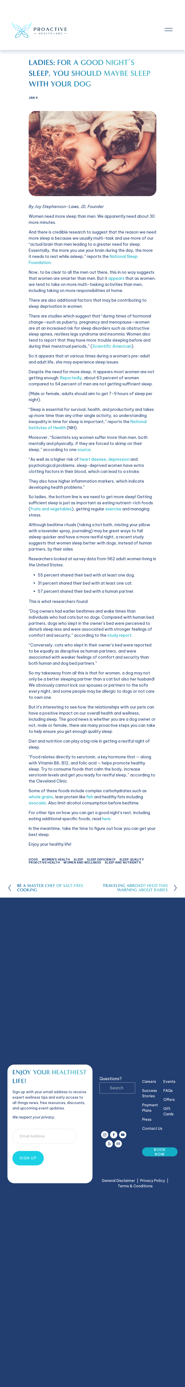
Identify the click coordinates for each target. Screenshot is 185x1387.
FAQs (168, 1090)
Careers (149, 1081)
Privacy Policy (152, 1180)
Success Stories (149, 1093)
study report (119, 635)
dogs (33, 859)
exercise (113, 509)
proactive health (44, 862)
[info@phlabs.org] (118, 1143)
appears (116, 278)
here (106, 818)
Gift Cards (168, 1111)
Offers (169, 1099)
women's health (56, 859)
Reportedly (71, 377)
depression (119, 459)
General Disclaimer (118, 1180)
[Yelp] (109, 1143)
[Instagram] (104, 1134)
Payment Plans (150, 1108)
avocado (37, 803)
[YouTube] (122, 1134)
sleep (78, 859)
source (84, 449)
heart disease (93, 459)
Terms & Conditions (135, 1186)
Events (169, 1081)
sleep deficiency (101, 859)
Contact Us (152, 1128)
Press (146, 1119)
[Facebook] (113, 1134)
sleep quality (131, 859)
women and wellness (82, 862)
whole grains (41, 796)
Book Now (160, 1151)
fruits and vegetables (51, 509)
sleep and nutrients (123, 862)
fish (89, 796)
